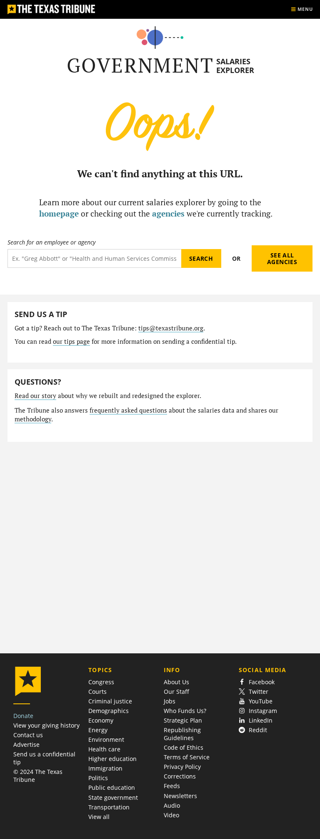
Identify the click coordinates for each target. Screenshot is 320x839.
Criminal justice (110, 701)
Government (140, 65)
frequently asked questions (128, 410)
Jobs (169, 701)
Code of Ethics (183, 747)
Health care (104, 749)
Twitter (258, 691)
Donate (23, 716)
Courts (97, 691)
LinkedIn (260, 720)
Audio (172, 805)
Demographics (108, 711)
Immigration (105, 768)
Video (171, 815)
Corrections (180, 776)
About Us (176, 682)
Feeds (172, 786)
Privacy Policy (182, 767)
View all (99, 817)
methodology (33, 419)
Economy (100, 720)
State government (113, 797)
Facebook (262, 682)
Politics (98, 778)
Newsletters (180, 796)
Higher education (112, 759)
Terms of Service (187, 757)
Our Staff (176, 691)
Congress (101, 682)
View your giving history (46, 725)
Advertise (26, 744)
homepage (59, 213)
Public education (111, 787)
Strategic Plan (183, 720)
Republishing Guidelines (182, 734)
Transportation (109, 807)
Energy (98, 730)
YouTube (260, 701)
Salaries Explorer (235, 65)
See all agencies (282, 258)
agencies (168, 213)
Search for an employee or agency (51, 242)
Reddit (258, 730)
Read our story (35, 396)
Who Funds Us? (185, 711)
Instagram (263, 711)
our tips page (71, 341)
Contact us (28, 735)
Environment (106, 739)
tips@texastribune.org (170, 328)
